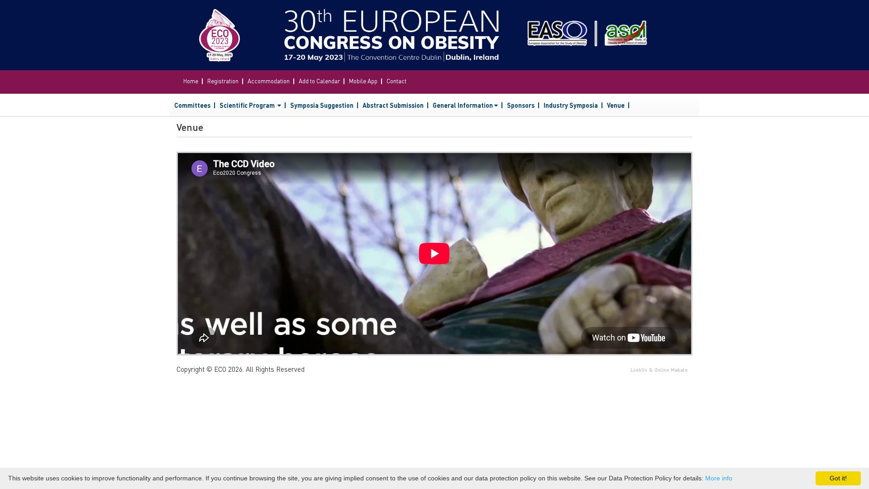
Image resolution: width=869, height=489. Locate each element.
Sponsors (521, 105)
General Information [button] (463, 105)
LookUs (638, 370)
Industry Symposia (571, 105)
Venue (616, 105)
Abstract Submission (393, 105)
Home (190, 81)
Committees (192, 105)
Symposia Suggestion (321, 105)
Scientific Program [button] (248, 105)
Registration (223, 81)
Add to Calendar (319, 81)
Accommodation (269, 81)
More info (718, 478)
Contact (396, 81)
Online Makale (671, 370)
